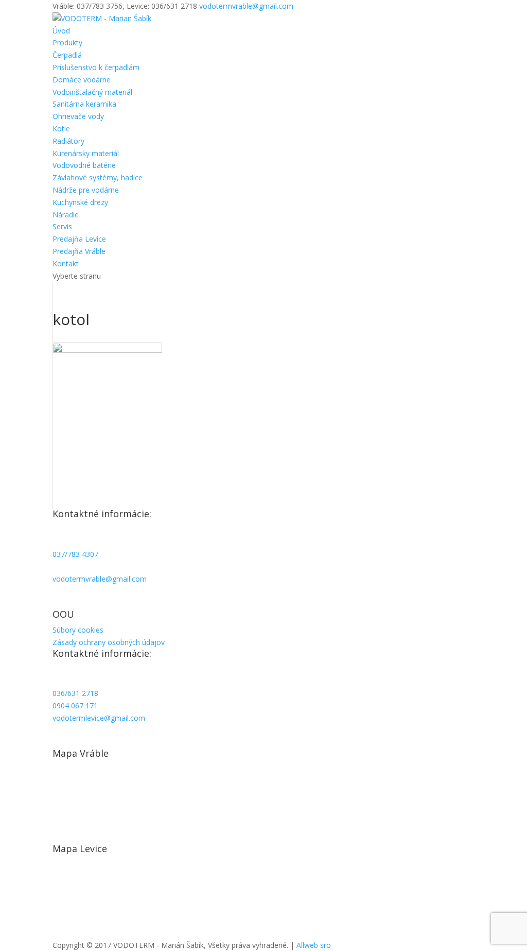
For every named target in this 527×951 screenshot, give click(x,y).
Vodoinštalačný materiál (92, 92)
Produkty (67, 42)
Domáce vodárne (81, 79)
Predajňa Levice (79, 239)
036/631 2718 (75, 693)
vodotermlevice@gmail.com (98, 718)
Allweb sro (313, 945)
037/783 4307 (75, 554)
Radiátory (68, 141)
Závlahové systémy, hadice (97, 177)
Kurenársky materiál (85, 153)
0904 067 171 (75, 705)
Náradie (65, 214)
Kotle (61, 128)
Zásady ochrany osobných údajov (108, 642)
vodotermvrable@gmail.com (99, 579)
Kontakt (65, 263)
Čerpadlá (67, 55)
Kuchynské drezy (80, 202)
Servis (62, 226)
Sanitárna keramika (84, 104)
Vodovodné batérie (84, 165)
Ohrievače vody (78, 116)
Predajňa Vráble (79, 251)
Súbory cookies (77, 630)
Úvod (61, 31)
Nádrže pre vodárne (85, 190)
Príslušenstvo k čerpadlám (95, 67)
